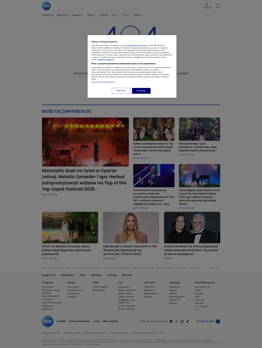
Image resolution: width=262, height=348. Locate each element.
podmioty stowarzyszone (136, 45)
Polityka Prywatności (106, 60)
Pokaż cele (121, 91)
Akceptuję (141, 91)
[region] (132, 66)
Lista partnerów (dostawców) (103, 82)
